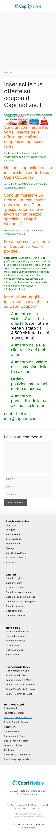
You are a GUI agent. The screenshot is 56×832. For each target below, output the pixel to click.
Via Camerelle (13, 534)
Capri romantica (14, 610)
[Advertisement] (28, 41)
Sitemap (42, 805)
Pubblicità (32, 805)
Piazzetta (11, 525)
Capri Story (10, 726)
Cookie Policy (35, 808)
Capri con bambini (15, 615)
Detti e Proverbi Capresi (16, 740)
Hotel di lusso (13, 645)
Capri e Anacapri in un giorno (21, 601)
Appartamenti (13, 654)
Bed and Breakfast (15, 640)
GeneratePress (28, 827)
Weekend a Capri (15, 587)
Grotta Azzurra (13, 539)
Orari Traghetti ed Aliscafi (18, 717)
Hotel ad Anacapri (15, 636)
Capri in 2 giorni (14, 583)
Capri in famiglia (14, 606)
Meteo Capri (10, 708)
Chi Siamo (9, 750)
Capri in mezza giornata (18, 592)
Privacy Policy (21, 808)
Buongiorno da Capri (14, 736)
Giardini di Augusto (16, 552)
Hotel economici (14, 650)
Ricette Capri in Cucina (16, 722)
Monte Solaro (13, 543)
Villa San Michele (14, 557)
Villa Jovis (11, 562)
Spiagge (10, 548)
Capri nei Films (11, 731)
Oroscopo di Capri (13, 745)
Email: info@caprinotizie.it (17, 759)
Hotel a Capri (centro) (17, 631)
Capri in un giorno (15, 578)
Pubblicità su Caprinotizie (17, 754)
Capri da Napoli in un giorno (20, 596)
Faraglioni (11, 529)
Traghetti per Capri (14, 712)
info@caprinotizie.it (22, 418)
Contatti (22, 805)
